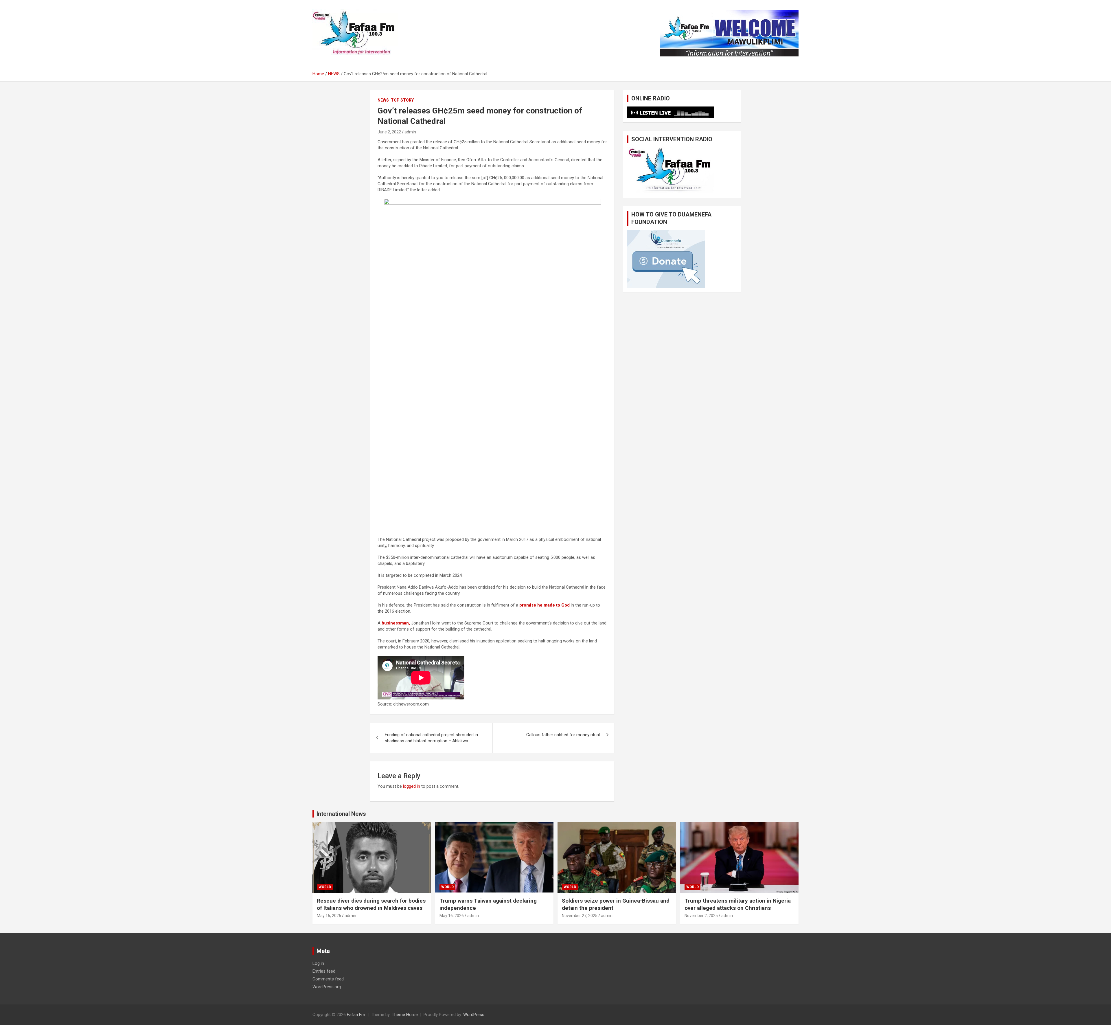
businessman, (395, 623)
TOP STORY (402, 100)
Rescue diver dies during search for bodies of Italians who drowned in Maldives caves (371, 904)
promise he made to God (544, 605)
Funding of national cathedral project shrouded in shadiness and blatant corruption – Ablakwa (431, 737)
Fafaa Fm (356, 1014)
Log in (318, 963)
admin (410, 132)
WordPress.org (326, 986)
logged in (411, 786)
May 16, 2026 (329, 915)
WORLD (325, 887)
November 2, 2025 (701, 915)
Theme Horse (405, 1014)
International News (341, 813)
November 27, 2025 (579, 915)
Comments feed (328, 979)
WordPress (473, 1014)
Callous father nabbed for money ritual (563, 734)
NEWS (383, 100)
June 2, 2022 (389, 132)
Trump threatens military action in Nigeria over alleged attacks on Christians (738, 904)
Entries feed (323, 971)
